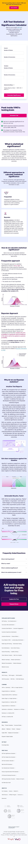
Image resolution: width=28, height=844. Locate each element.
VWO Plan (12, 679)
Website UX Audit (20, 778)
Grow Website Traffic (6, 640)
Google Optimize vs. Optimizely (8, 691)
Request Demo (14, 604)
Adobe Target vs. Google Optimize (9, 698)
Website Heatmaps (6, 659)
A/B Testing (4, 621)
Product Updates (9, 725)
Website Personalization (7, 663)
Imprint (11, 834)
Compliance (13, 833)
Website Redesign (17, 663)
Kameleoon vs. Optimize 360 (8, 713)
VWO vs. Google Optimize (16, 687)
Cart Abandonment (12, 621)
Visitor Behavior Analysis (7, 655)
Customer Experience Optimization (9, 632)
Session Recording (6, 651)
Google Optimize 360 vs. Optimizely (9, 694)
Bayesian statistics (9, 220)
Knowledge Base (5, 744)
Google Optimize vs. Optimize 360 (9, 702)
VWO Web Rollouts (20, 679)
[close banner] (27, 1)
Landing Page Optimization (17, 640)
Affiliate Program (12, 794)
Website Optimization (15, 659)
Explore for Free (14, 599)
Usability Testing (14, 651)
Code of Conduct (21, 833)
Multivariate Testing (17, 643)
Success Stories (17, 725)
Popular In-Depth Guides (7, 736)
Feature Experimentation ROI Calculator (10, 771)
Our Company (5, 791)
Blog (3, 725)
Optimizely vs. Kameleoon (7, 709)
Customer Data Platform (7, 628)
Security (8, 833)
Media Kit (16, 791)
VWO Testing (4, 675)
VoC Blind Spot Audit (6, 782)
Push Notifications (6, 647)
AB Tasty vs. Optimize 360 (7, 716)
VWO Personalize (5, 679)
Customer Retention (6, 636)
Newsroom (4, 798)
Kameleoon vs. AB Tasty (19, 709)
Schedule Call (14, 115)
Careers (10, 791)
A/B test (19, 27)
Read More (14, 7)
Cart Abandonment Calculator (8, 768)
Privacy (2, 834)
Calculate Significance (14, 95)
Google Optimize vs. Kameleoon (8, 705)
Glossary (18, 729)
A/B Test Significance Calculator (8, 753)
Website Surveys (5, 666)
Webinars (8, 729)
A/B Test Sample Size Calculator (8, 757)
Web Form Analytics (18, 655)
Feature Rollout (15, 636)
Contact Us (20, 794)
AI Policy (7, 834)
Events (13, 729)
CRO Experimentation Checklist (8, 778)
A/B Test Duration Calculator (8, 760)
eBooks (3, 729)
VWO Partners (5, 794)
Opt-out (16, 834)
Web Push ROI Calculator (7, 764)
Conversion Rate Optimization (8, 624)
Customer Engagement (18, 628)
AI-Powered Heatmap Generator (8, 775)
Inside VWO (4, 732)
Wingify (13, 831)
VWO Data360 (19, 675)
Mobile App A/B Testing (7, 643)
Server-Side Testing (15, 647)
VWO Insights (11, 675)
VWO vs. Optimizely (6, 687)
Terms (4, 833)
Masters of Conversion (13, 732)
